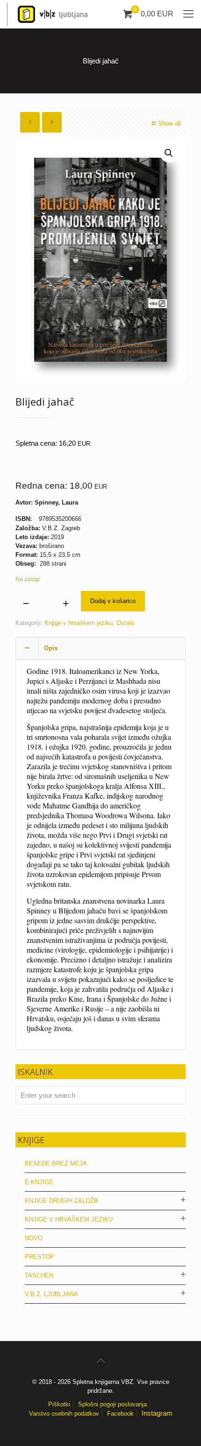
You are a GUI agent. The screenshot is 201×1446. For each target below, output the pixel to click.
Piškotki (59, 1404)
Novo (34, 1238)
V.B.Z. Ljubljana (51, 1294)
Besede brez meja (56, 1163)
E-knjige (39, 1182)
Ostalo (125, 622)
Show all (169, 123)
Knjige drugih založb (61, 1200)
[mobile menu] (188, 14)
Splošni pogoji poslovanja (112, 1404)
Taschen (39, 1275)
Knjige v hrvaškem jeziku (78, 622)
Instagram (157, 1413)
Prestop (39, 1256)
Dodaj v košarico (113, 600)
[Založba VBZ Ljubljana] (50, 14)
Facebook (120, 1413)
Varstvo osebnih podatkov (64, 1413)
